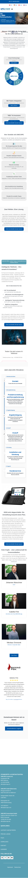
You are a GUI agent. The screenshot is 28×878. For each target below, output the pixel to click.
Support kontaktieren (8, 830)
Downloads (4, 841)
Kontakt (3, 845)
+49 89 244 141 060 (6, 819)
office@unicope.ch (5, 784)
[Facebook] (8, 857)
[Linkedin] (2, 857)
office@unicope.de (5, 821)
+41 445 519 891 (5, 782)
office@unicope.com (6, 807)
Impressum (10, 867)
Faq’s (2, 837)
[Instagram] (5, 857)
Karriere (4, 849)
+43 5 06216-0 (4, 805)
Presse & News (5, 834)
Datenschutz (17, 867)
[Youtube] (11, 857)
